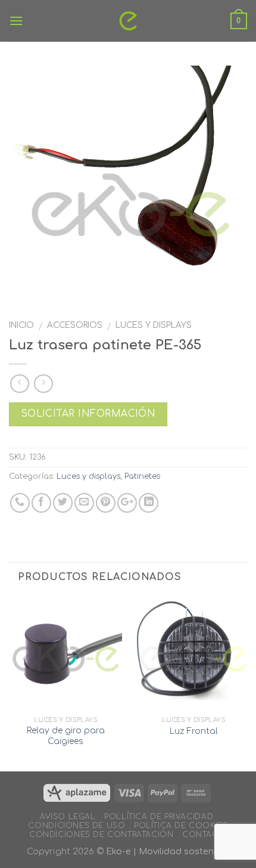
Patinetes (142, 476)
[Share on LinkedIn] (148, 503)
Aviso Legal (68, 817)
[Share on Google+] (127, 503)
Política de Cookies (181, 826)
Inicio (21, 325)
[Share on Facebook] (41, 503)
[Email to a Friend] (84, 503)
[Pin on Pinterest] (105, 503)
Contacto (206, 834)
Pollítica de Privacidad (158, 817)
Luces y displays (153, 325)
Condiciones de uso (76, 826)
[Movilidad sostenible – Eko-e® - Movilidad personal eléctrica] (128, 21)
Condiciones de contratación (101, 834)
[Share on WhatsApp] (20, 503)
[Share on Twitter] (63, 503)
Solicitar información (88, 413)
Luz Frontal (194, 731)
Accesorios (74, 325)
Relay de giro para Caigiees (66, 736)
